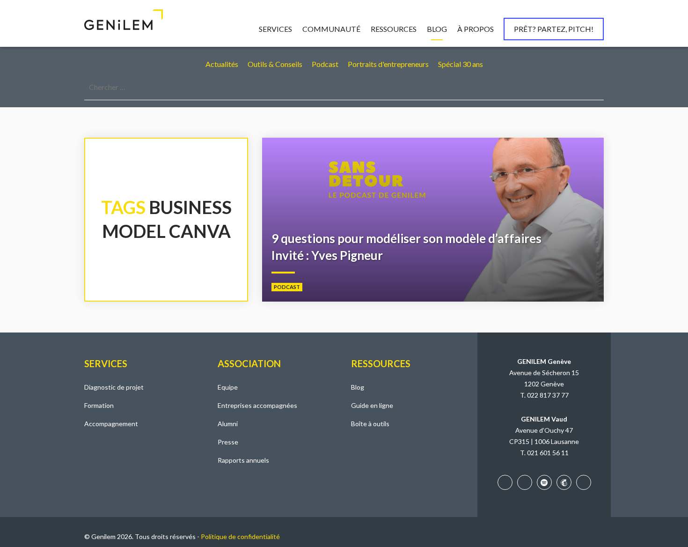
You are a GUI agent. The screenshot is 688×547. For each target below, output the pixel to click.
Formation (99, 405)
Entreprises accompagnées (257, 405)
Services (275, 28)
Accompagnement (111, 424)
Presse (228, 442)
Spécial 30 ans (460, 63)
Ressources (394, 28)
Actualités (221, 63)
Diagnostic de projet (114, 387)
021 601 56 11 (548, 453)
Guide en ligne (372, 405)
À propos (475, 28)
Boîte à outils (370, 424)
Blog (437, 28)
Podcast (325, 63)
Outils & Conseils (275, 63)
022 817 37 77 (548, 395)
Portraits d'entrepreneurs (388, 63)
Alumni (228, 424)
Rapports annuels (243, 460)
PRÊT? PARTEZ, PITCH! (553, 28)
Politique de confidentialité (240, 536)
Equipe (228, 387)
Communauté (331, 28)
